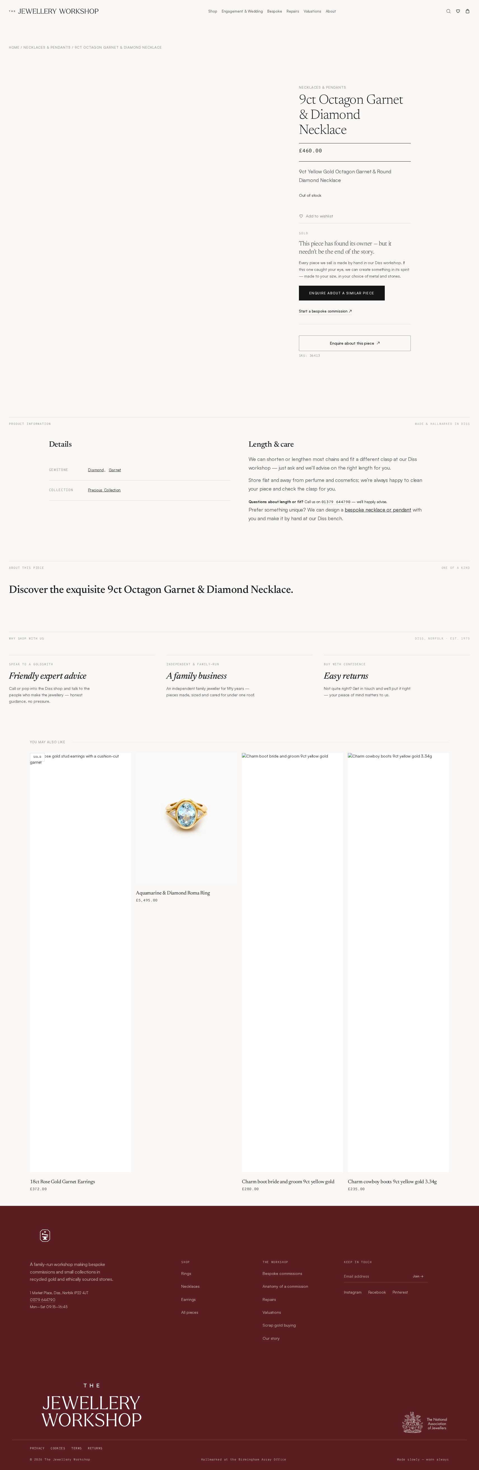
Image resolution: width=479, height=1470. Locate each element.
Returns (95, 1448)
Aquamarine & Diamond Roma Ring (173, 893)
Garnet (115, 470)
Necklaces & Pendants (47, 47)
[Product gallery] (124, 233)
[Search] (448, 11)
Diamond (96, 470)
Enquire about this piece (355, 343)
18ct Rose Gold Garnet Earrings (62, 1182)
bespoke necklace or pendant (378, 509)
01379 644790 (336, 502)
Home (14, 47)
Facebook (377, 1292)
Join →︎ (418, 1276)
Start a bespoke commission (325, 311)
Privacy (37, 1448)
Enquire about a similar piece (341, 293)
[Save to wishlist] (123, 760)
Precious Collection (104, 490)
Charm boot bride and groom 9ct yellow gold (288, 1182)
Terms (76, 1448)
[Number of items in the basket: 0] (467, 11)
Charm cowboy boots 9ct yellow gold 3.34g (392, 1182)
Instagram (353, 1292)
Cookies (58, 1448)
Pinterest (400, 1292)
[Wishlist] (458, 11)
